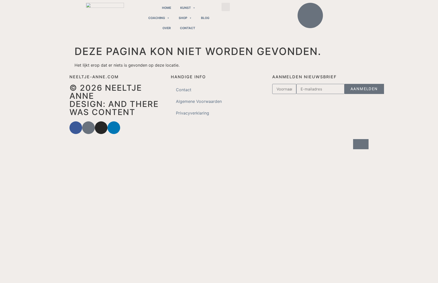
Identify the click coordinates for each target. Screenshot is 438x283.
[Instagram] (101, 127)
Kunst (185, 8)
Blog (205, 18)
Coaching (156, 18)
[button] (226, 7)
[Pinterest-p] (88, 127)
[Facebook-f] (75, 127)
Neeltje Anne (105, 92)
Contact (187, 28)
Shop (183, 18)
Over (166, 28)
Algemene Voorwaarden (199, 101)
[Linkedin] (113, 127)
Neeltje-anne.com (94, 76)
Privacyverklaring (192, 113)
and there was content (114, 108)
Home (166, 8)
